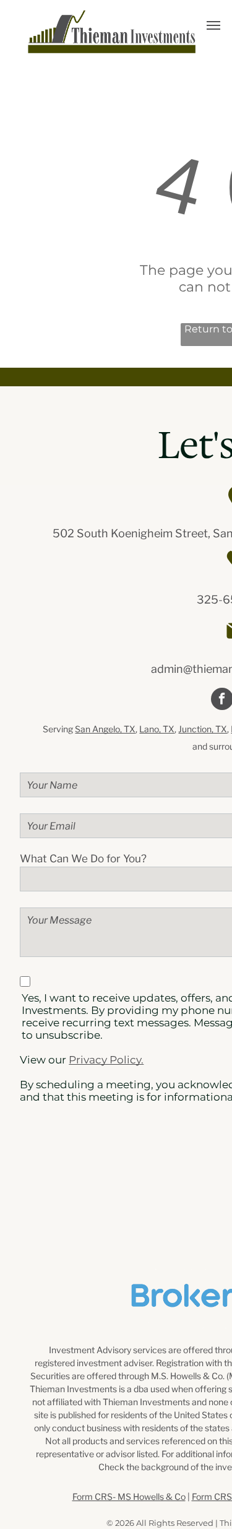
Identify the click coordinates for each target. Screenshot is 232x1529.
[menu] (213, 25)
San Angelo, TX (105, 729)
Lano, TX (156, 729)
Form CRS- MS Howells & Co (129, 1496)
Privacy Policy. (106, 1060)
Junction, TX (202, 729)
